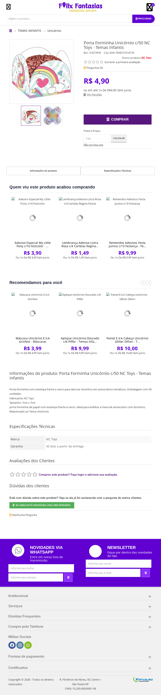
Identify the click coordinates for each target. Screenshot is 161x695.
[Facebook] (12, 645)
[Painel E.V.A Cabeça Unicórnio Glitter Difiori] (127, 314)
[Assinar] (68, 577)
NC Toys (147, 57)
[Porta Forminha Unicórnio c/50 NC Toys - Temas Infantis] (31, 116)
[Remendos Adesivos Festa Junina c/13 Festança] (127, 218)
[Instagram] (20, 645)
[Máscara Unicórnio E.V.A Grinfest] (33, 314)
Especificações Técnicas (117, 170)
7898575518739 (124, 53)
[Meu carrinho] (152, 9)
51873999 (95, 53)
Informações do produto (43, 170)
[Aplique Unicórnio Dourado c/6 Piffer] (80, 314)
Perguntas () (94, 68)
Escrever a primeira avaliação (122, 62)
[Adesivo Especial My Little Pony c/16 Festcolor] (33, 218)
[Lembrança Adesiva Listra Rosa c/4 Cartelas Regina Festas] (80, 218)
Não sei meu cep (93, 144)
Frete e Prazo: (92, 131)
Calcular (119, 138)
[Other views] (12, 116)
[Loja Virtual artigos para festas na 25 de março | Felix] (80, 7)
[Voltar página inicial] (11, 31)
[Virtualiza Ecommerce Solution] (143, 679)
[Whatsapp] (28, 645)
